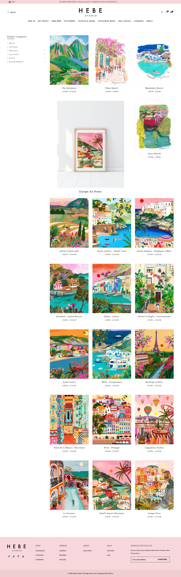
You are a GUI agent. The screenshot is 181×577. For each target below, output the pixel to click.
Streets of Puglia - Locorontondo (154, 316)
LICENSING (139, 21)
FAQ (108, 555)
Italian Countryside (69, 251)
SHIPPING (62, 551)
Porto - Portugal (112, 448)
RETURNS (62, 555)
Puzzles (12, 58)
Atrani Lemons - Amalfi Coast (111, 251)
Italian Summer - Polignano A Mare (154, 251)
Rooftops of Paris (154, 382)
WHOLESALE (40, 551)
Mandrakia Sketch (154, 88)
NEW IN (31, 21)
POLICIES (62, 559)
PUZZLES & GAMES (86, 21)
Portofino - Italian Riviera (69, 316)
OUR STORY (87, 551)
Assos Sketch (154, 153)
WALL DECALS (124, 21)
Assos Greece (69, 382)
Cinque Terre (154, 513)
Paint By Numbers (16, 62)
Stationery (13, 51)
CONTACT (111, 551)
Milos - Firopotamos (112, 382)
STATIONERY (69, 21)
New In (12, 43)
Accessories (14, 54)
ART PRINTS (43, 21)
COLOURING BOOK (106, 21)
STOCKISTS (40, 555)
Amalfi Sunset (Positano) (111, 513)
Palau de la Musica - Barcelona (69, 448)
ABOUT (149, 21)
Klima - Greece (111, 316)
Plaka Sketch (111, 88)
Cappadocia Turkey (154, 448)
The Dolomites (69, 88)
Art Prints (13, 47)
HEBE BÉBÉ (56, 21)
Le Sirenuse (69, 513)
